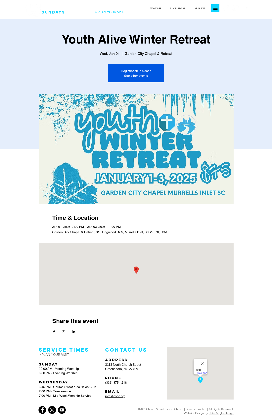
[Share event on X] (64, 331)
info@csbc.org (115, 396)
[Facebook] (226, 8)
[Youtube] (245, 8)
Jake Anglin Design (221, 413)
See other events (136, 76)
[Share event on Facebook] (54, 331)
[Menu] (215, 8)
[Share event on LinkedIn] (73, 331)
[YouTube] (62, 410)
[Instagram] (236, 8)
